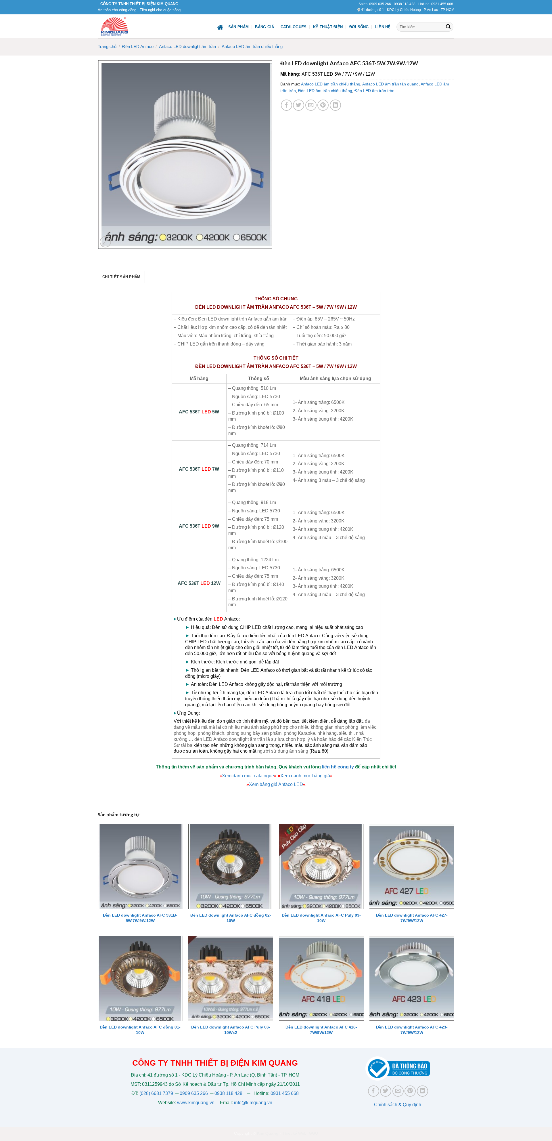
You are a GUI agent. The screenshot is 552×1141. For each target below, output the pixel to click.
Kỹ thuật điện (328, 27)
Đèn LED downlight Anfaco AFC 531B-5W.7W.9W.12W (140, 918)
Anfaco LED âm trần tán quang (390, 84)
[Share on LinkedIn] (335, 105)
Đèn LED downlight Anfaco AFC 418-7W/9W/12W (321, 1030)
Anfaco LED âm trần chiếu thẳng (252, 46)
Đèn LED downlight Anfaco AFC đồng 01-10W (140, 1030)
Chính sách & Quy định (397, 1104)
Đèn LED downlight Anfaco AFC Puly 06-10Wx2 (230, 1030)
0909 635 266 (380, 4)
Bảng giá (264, 27)
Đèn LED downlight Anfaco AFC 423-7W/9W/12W (412, 1030)
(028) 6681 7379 (156, 1093)
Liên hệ (383, 27)
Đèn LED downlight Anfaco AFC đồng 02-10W (230, 918)
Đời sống (359, 27)
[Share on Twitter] (298, 105)
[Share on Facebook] (286, 105)
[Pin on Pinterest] (323, 105)
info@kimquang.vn (253, 1102)
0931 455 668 (442, 4)
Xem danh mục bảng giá (305, 775)
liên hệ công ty (338, 766)
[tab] (121, 277)
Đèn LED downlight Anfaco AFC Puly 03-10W (321, 918)
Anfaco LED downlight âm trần (187, 46)
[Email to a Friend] (311, 105)
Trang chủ (107, 46)
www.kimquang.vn (195, 1102)
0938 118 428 (404, 4)
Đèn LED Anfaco (138, 46)
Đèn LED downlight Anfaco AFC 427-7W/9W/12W (412, 918)
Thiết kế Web (294, 1133)
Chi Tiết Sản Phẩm (121, 277)
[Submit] (448, 27)
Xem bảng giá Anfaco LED (276, 784)
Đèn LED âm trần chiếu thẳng (325, 90)
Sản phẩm (238, 27)
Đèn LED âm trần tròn (374, 90)
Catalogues (294, 27)
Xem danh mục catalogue (248, 775)
